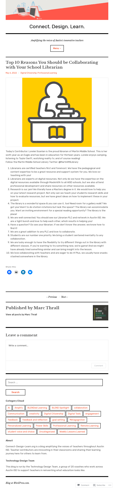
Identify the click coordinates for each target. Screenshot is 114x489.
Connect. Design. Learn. (57, 26)
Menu (56, 48)
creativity (34, 413)
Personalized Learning (19, 425)
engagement (92, 413)
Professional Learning (47, 73)
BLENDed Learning (37, 407)
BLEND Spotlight (60, 407)
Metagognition (77, 419)
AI (9, 407)
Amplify (19, 407)
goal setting (58, 419)
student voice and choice (21, 431)
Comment (98, 365)
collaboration (81, 407)
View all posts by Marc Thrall (21, 314)
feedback (13, 419)
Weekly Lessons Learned (72, 431)
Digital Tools (74, 413)
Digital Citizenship (29, 73)
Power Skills (42, 425)
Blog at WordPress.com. (17, 483)
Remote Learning (90, 425)
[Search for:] (54, 382)
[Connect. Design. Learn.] (57, 10)
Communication (16, 413)
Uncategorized (47, 431)
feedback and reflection (35, 419)
